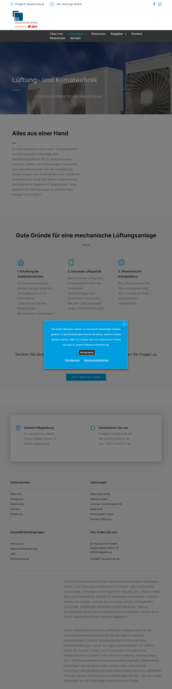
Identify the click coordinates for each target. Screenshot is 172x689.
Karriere (137, 33)
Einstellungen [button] (72, 360)
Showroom (98, 33)
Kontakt (75, 38)
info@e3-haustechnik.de (30, 4)
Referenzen (57, 38)
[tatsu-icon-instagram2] (160, 4)
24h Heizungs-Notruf (69, 4)
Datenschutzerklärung (96, 360)
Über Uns (56, 33)
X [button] (124, 324)
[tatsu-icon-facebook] (154, 4)
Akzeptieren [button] (87, 352)
